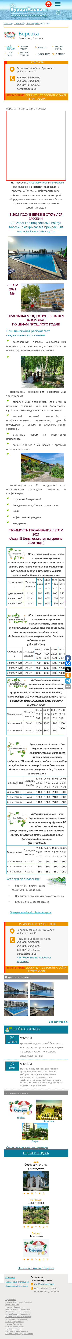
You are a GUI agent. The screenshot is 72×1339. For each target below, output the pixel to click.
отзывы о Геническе (14, 1326)
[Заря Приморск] (36, 1181)
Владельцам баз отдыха (16, 1286)
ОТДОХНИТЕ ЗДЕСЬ (36, 1153)
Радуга (35, 1141)
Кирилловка (10, 1299)
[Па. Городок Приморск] (36, 1215)
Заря (36, 1161)
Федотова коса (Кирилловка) (17, 1312)
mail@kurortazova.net (44, 1284)
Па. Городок (36, 1199)
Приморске (57, 182)
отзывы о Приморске (14, 1321)
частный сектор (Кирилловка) (18, 1314)
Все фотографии (58, 1021)
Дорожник (49, 1121)
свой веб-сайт (11, 47)
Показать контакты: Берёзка (36, 1268)
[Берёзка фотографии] (16, 990)
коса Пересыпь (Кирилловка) (17, 1309)
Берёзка (21, 1118)
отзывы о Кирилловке (14, 1307)
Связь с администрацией (17, 1281)
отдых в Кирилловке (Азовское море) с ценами (18, 1303)
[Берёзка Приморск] (36, 1248)
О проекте (10, 1277)
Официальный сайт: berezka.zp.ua (31, 912)
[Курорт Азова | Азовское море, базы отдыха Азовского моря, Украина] (36, 10)
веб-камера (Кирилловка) (16, 1319)
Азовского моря (38, 182)
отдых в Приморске (13, 1324)
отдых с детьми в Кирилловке (18, 1316)
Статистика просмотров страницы (27, 1147)
